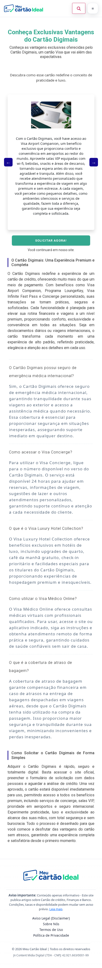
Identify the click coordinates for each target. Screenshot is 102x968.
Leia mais (55, 909)
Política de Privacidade (51, 935)
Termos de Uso (51, 929)
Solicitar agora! (51, 240)
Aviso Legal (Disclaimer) (51, 918)
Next (93, 162)
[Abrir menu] (92, 8)
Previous (8, 162)
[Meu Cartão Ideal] (23, 8)
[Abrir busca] (78, 8)
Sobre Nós (51, 924)
